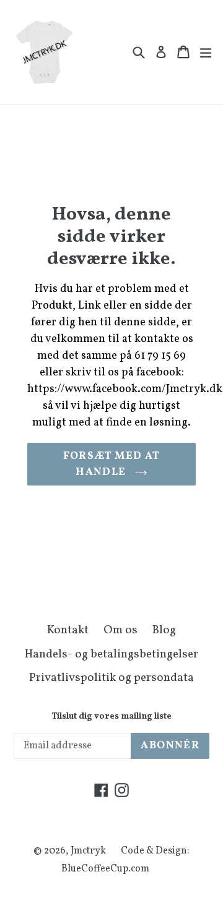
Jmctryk (88, 851)
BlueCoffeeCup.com (105, 869)
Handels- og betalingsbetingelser (111, 654)
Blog (164, 630)
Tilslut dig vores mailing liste (111, 717)
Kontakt (68, 630)
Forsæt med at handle (111, 464)
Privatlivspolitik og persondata (111, 678)
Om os (120, 630)
